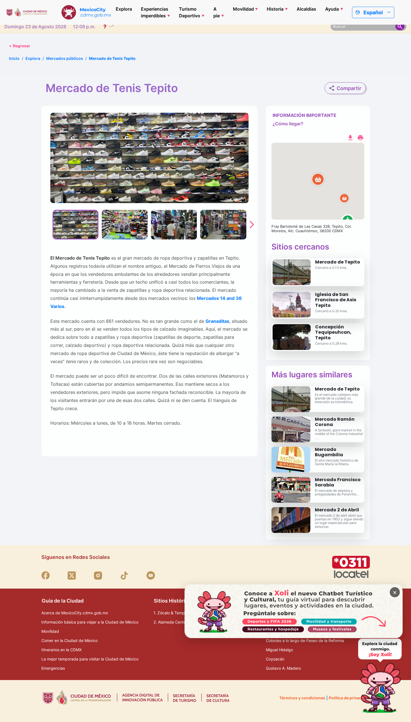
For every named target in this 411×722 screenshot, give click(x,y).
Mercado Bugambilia (329, 452)
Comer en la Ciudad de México (69, 640)
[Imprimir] (360, 137)
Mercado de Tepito (337, 262)
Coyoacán (275, 659)
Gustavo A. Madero (283, 668)
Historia (275, 9)
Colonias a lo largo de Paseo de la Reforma (305, 640)
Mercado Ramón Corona (335, 422)
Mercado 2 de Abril (337, 510)
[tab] (75, 224)
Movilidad (243, 9)
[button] (318, 181)
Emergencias (53, 668)
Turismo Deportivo (189, 12)
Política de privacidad (349, 697)
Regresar (19, 45)
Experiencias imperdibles (154, 12)
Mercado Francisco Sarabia (338, 482)
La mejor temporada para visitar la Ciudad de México (89, 659)
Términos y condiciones (302, 697)
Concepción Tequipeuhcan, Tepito (333, 332)
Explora (124, 9)
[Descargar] (350, 137)
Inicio (14, 58)
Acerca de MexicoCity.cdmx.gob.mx (74, 612)
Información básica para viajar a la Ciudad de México (89, 622)
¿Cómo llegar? (288, 123)
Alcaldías (306, 9)
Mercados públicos (64, 58)
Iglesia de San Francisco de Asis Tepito (335, 299)
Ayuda (332, 9)
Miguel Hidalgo (279, 649)
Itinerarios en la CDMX (61, 649)
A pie (216, 12)
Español (373, 12)
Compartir (349, 88)
